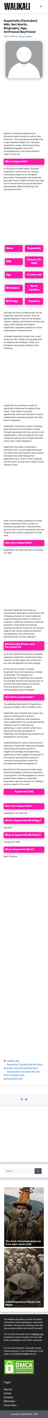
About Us (8, 1389)
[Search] (38, 1171)
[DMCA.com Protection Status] (19, 1374)
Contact (7, 1393)
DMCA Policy (9, 1401)
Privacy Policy (10, 1405)
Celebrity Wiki (13, 1061)
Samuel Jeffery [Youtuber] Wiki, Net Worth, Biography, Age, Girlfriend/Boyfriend (22, 1075)
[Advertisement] (24, 106)
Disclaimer (8, 1397)
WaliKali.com (38, 1334)
